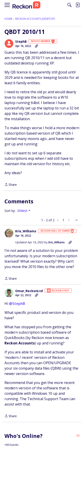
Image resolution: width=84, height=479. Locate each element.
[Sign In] (77, 5)
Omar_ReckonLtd (29, 291)
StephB (21, 42)
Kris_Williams (25, 231)
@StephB (17, 303)
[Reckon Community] (26, 5)
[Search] (69, 5)
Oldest (22, 210)
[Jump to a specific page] (76, 220)
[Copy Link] (36, 46)
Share (10, 184)
